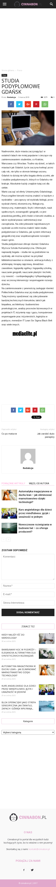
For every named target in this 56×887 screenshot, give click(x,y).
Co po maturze (9, 433)
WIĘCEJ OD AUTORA (39, 483)
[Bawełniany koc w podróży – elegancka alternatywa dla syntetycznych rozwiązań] (46, 653)
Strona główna (8, 70)
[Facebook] (24, 870)
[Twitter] (32, 870)
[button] (51, 4)
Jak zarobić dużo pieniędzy (45, 435)
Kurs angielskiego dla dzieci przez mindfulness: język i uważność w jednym (35, 513)
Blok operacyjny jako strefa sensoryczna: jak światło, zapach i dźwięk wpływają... (19, 705)
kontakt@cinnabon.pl (39, 849)
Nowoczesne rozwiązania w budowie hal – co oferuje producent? (35, 528)
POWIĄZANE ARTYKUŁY (13, 483)
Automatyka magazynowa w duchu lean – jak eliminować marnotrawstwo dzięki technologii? (19, 671)
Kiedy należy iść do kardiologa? (13, 636)
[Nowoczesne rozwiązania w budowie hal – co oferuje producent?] (9, 528)
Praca (4, 75)
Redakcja (11, 97)
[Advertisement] (28, 38)
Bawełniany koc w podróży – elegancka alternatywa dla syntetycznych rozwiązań (19, 652)
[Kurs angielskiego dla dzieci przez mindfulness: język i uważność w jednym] (9, 513)
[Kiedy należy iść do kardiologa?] (46, 638)
